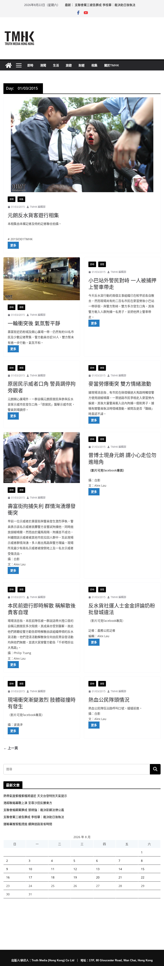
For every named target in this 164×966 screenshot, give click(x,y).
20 (98, 877)
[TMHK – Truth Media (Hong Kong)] (8, 65)
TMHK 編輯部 (37, 207)
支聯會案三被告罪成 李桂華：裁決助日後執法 (105, 5)
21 (120, 877)
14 (120, 869)
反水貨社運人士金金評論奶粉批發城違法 (121, 609)
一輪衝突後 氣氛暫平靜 (34, 323)
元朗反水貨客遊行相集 (33, 215)
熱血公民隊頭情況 (108, 699)
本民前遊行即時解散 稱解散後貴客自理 (42, 609)
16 (8, 877)
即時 (30, 65)
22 (142, 877)
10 (30, 869)
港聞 (43, 65)
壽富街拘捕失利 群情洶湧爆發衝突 (42, 509)
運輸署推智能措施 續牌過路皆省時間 (27, 824)
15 (142, 869)
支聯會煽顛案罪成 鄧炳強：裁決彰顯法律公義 (33, 810)
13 (98, 869)
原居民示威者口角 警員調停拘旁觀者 (42, 387)
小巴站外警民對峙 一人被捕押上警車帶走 (122, 283)
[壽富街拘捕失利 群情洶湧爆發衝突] (41, 457)
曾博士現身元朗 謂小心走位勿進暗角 (122, 458)
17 (30, 877)
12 (75, 869)
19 (75, 877)
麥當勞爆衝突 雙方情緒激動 (119, 383)
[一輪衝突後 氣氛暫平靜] (41, 278)
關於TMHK (111, 65)
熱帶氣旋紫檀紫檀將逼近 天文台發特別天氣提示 (35, 796)
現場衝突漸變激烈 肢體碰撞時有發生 (42, 703)
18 (52, 877)
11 (52, 869)
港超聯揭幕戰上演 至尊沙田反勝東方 (27, 803)
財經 (82, 65)
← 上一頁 (10, 748)
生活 (56, 65)
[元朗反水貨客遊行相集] (82, 144)
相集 (94, 65)
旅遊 (69, 65)
